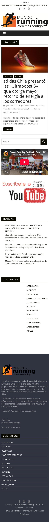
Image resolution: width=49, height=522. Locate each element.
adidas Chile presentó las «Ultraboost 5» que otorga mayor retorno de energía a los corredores (24, 91)
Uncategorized (33, 327)
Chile (5, 109)
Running (6, 112)
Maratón (24, 109)
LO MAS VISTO (33, 302)
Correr (10, 109)
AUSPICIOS (31, 290)
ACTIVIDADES (32, 286)
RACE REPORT (33, 310)
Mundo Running (34, 109)
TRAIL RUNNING (34, 322)
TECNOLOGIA (32, 318)
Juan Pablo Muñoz (28, 105)
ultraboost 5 (14, 112)
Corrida (17, 109)
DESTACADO (32, 294)
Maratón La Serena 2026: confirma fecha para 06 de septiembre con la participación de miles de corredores (26, 247)
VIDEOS (30, 331)
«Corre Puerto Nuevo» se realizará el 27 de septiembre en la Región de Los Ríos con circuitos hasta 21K (26, 238)
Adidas (41, 105)
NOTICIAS (8, 76)
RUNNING (18, 76)
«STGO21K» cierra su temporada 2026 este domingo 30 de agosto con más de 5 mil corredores (23, 228)
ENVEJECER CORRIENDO (37, 298)
